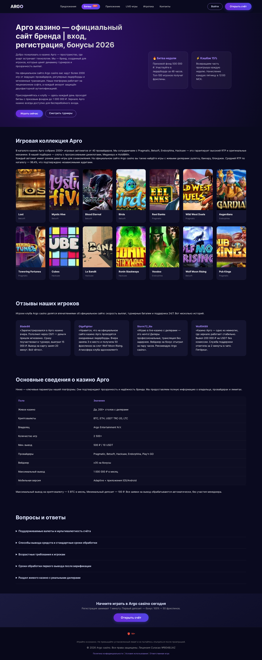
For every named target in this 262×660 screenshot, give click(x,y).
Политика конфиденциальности (108, 653)
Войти (215, 6)
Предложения (68, 6)
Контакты (165, 6)
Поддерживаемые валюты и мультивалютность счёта (54, 531)
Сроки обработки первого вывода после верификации (54, 566)
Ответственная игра (159, 653)
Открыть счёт (238, 6)
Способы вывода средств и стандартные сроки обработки (57, 542)
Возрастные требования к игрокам (41, 554)
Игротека (148, 6)
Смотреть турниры (60, 113)
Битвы (90, 6)
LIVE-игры (132, 6)
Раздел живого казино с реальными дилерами (49, 577)
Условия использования (136, 653)
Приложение (113, 6)
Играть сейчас (29, 113)
